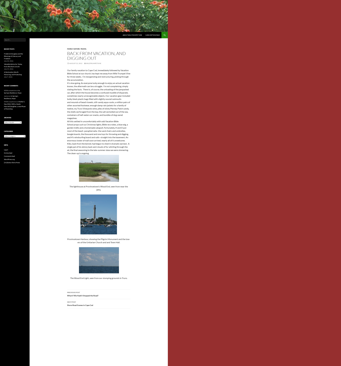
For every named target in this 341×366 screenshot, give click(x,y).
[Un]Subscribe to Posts (12, 163)
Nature (76, 49)
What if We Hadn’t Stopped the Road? (82, 294)
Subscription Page (152, 35)
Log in (6, 150)
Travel (83, 49)
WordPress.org (9, 159)
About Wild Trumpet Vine (132, 35)
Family (70, 49)
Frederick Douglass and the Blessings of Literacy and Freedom (13, 56)
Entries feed (8, 153)
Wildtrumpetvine (93, 63)
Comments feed (9, 156)
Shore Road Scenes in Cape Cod (80, 303)
